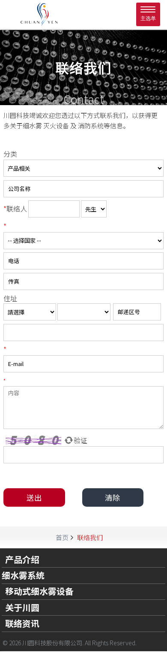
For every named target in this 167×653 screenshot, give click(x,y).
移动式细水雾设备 (39, 591)
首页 (62, 537)
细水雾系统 (23, 575)
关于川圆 (22, 608)
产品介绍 (22, 559)
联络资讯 (22, 623)
